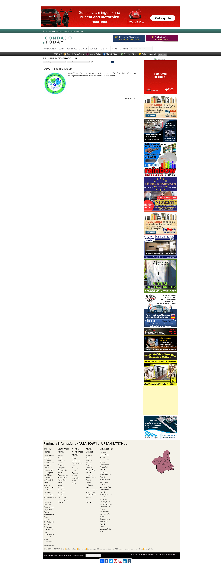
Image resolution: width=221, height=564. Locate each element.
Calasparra (76, 461)
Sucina (88, 502)
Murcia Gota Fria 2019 (110, 549)
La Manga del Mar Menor (49, 474)
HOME (44, 58)
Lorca (60, 485)
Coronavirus (82, 549)
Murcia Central (89, 450)
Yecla (74, 483)
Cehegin (75, 468)
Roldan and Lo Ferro (49, 516)
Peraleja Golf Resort (91, 496)
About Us (162, 554)
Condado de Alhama (62, 471)
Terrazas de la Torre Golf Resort (49, 536)
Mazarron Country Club (105, 500)
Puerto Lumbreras (62, 496)
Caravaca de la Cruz (77, 464)
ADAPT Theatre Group (58, 68)
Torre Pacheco (49, 542)
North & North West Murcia (77, 451)
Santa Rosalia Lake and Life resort (48, 529)
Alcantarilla (90, 460)
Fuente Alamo (63, 475)
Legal (156, 554)
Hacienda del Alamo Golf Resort (62, 480)
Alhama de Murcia (61, 461)
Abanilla (89, 455)
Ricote (88, 500)
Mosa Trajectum (92, 490)
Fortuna (75, 473)
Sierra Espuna (63, 500)
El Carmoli (48, 460)
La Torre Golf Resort (48, 481)
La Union (47, 485)
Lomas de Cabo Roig (105, 530)
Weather (93, 49)
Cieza (74, 470)
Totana (60, 502)
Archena (89, 463)
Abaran (88, 458)
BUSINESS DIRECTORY (55, 58)
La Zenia (103, 526)
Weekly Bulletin (149, 549)
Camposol (61, 468)
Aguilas (60, 455)
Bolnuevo (61, 465)
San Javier (47, 519)
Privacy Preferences (93, 555)
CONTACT (52, 31)
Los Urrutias (48, 495)
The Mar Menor (47, 450)
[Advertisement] (160, 400)
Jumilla (74, 475)
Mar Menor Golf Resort (50, 498)
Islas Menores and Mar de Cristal (49, 465)
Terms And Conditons (137, 554)
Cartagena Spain (71, 549)
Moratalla (75, 478)
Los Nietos (47, 492)
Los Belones (48, 490)
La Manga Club (49, 470)
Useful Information (120, 49)
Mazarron (61, 487)
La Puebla (47, 477)
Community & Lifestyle (68, 49)
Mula (74, 480)
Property (103, 49)
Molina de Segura (89, 486)
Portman (47, 512)
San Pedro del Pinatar (49, 523)
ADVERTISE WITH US (63, 31)
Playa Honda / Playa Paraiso (49, 508)
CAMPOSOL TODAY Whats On (54, 549)
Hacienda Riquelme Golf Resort (91, 477)
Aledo (60, 458)
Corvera (89, 468)
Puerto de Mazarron (61, 491)
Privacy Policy (149, 554)
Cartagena (47, 458)
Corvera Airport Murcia (94, 549)
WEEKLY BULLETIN (77, 31)
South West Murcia (63, 450)
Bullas (74, 458)
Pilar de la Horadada (47, 503)
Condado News (50, 49)
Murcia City (90, 492)
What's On (83, 49)
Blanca (88, 465)
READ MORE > (130, 99)
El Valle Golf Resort (90, 471)
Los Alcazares (49, 487)
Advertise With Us (171, 554)
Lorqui (88, 482)
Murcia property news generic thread (131, 549)
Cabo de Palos (49, 455)
